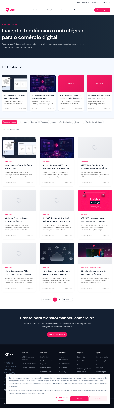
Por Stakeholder (46, 372)
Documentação (101, 361)
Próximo (66, 299)
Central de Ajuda (102, 357)
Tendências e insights (94, 122)
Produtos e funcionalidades (62, 122)
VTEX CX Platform (28, 368)
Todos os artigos (9, 122)
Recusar (98, 399)
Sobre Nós (81, 357)
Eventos (34, 122)
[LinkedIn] (5, 390)
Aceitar (79, 399)
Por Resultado (45, 368)
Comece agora (102, 10)
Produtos (37, 10)
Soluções (50, 10)
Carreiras (80, 365)
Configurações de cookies (61, 398)
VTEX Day (62, 372)
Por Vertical (44, 357)
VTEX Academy (64, 364)
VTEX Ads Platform (29, 364)
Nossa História (82, 361)
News (76, 10)
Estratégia (23, 122)
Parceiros (44, 122)
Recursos (64, 10)
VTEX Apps (63, 368)
